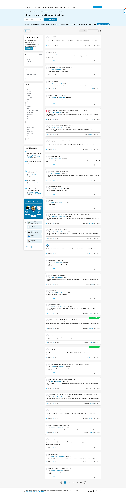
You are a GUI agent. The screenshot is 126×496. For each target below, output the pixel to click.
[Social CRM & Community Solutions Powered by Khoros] (91, 490)
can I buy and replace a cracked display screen (60, 67)
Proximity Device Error (54, 245)
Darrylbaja (53, 188)
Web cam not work (53, 81)
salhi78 (52, 83)
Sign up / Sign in (97, 6)
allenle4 (92, 45)
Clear (40, 54)
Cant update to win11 (54, 439)
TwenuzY (52, 202)
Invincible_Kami (54, 216)
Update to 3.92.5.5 (53, 37)
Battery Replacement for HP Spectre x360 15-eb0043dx (63, 141)
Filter (28, 31)
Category (27, 84)
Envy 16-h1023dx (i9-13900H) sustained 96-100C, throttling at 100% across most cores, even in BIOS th (74, 394)
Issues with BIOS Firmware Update (57, 95)
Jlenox (52, 262)
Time (26, 69)
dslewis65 (53, 470)
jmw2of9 (52, 69)
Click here (29, 48)
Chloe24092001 (54, 441)
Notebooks (35, 11)
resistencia (33, 240)
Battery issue (52, 52)
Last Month (29, 78)
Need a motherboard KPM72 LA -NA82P (58, 186)
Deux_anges (53, 321)
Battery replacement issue (55, 349)
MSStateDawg (53, 97)
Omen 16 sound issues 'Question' (57, 410)
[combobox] (33, 19)
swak (52, 158)
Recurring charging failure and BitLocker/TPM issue (61, 125)
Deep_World (91, 180)
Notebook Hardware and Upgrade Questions (62, 54)
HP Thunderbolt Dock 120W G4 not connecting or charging (63, 319)
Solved (28, 59)
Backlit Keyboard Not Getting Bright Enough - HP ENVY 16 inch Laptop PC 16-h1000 (69, 110)
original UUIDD (52, 335)
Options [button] (100, 30)
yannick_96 (31, 192)
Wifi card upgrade (53, 454)
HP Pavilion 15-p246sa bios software (58, 229)
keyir (52, 337)
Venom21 (33, 231)
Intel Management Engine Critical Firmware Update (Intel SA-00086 (34, 190)
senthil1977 (53, 292)
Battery (51, 200)
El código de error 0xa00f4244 (56, 260)
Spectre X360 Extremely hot (33, 180)
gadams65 (31, 174)
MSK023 (33, 226)
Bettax (52, 381)
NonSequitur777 (28, 211)
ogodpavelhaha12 (32, 155)
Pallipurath (92, 403)
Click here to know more (103, 24)
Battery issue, (52, 290)
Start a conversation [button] (51, 19)
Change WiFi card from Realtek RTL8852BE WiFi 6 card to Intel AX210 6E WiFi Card (69, 214)
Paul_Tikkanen (34, 212)
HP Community (27, 11)
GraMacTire (53, 127)
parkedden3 (53, 396)
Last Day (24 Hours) (31, 74)
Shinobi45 (30, 165)
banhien (33, 235)
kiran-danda (53, 231)
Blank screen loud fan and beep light (58, 275)
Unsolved (29, 61)
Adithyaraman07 (54, 54)
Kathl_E (52, 112)
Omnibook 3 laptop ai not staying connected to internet (63, 425)
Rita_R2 (92, 284)
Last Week (29, 76)
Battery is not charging (54, 304)
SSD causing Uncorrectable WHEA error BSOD (60, 468)
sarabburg (53, 427)
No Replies (29, 63)
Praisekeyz (53, 277)
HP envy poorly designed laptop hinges (58, 171)
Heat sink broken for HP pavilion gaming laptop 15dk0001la (63, 379)
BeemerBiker (34, 222)
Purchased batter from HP (55, 156)
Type (26, 55)
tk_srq (39, 211)
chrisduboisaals (54, 306)
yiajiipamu (31, 182)
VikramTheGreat (92, 328)
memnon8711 (53, 366)
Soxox (52, 173)
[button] (97, 31)
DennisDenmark (54, 456)
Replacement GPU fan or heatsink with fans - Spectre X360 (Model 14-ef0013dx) (69, 364)
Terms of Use (28, 491)
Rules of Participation (39, 491)
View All (28, 246)
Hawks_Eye (92, 342)
